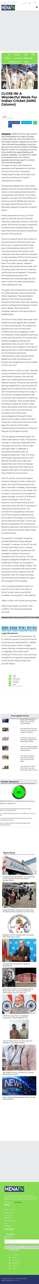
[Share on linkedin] (10, 126)
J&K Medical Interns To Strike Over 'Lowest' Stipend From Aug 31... (18, 1073)
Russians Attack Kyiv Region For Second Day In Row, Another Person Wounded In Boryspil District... (19, 878)
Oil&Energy (29, 58)
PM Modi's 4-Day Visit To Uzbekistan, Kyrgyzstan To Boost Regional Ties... (28, 739)
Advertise (8, 1218)
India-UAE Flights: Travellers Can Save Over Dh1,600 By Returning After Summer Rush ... (19, 911)
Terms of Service (10, 1210)
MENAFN (6, 134)
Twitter (14, 1257)
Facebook (15, 1255)
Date (4, 117)
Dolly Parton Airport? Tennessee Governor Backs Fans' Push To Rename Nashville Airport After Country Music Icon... (18, 990)
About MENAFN (10, 1220)
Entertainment (11, 62)
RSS (13, 1268)
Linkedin (15, 1266)
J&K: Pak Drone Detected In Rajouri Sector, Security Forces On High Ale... (28, 730)
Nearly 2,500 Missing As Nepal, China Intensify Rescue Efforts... (27, 721)
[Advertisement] (19, 30)
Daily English (10, 1234)
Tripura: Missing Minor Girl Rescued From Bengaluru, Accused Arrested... (17, 1042)
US (6, 54)
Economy (17, 58)
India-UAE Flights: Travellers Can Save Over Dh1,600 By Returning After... (29, 748)
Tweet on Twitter (26, 122)
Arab (25, 54)
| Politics (6, 58)
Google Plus (16, 1260)
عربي (25, 3)
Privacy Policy (9, 1212)
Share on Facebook (14, 122)
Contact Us (8, 1215)
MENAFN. (14, 1278)
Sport (25, 62)
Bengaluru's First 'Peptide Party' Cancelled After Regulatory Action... (18, 936)
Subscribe (22, 1247)
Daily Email (15, 1263)
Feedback (8, 1226)
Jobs (6, 1223)
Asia (33, 54)
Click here (17, 1202)
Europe (17, 54)
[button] (30, 3)
